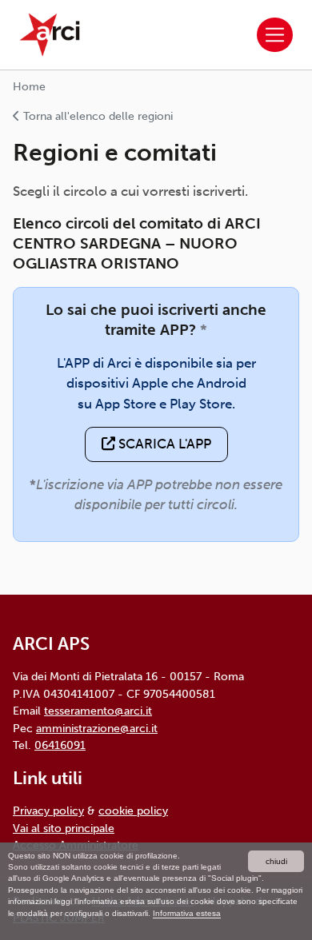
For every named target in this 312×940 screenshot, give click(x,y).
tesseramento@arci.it (98, 710)
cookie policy (133, 810)
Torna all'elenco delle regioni (96, 116)
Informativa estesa (187, 913)
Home (29, 87)
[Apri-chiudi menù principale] (275, 35)
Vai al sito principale (63, 828)
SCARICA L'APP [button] (163, 444)
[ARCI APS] (49, 35)
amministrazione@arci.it (97, 728)
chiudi (276, 861)
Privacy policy (48, 810)
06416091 (60, 745)
